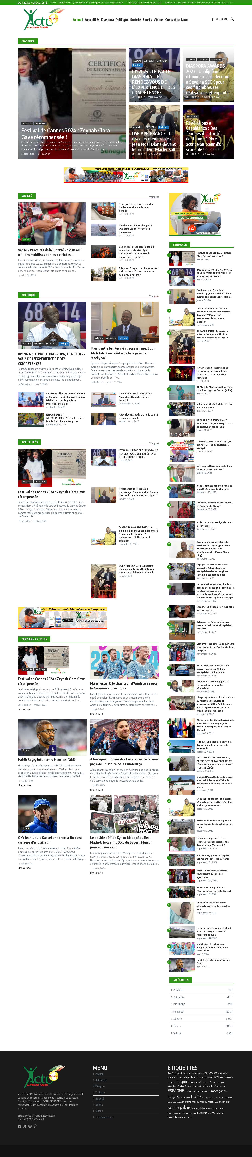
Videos (159, 19)
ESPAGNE (176, 1090)
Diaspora (107, 19)
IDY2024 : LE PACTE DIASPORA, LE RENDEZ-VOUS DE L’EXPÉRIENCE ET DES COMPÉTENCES (153, 81)
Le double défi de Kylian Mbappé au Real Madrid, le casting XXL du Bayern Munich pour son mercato (121, 842)
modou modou (199, 1101)
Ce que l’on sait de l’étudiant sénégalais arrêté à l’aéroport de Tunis (213, 906)
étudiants (187, 1117)
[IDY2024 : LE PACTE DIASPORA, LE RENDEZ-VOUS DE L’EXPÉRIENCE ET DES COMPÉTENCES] (103, 457)
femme (205, 1091)
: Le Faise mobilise (187, 1073)
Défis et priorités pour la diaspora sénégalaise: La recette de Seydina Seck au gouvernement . (214, 802)
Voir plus (154, 196)
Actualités (92, 19)
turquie (193, 1113)
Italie (196, 1096)
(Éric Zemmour (173, 1073)
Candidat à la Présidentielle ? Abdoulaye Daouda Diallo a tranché (136, 397)
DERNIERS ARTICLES (34, 639)
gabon (223, 1091)
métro (215, 1102)
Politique (122, 19)
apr (181, 1077)
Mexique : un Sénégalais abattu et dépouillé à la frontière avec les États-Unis (214, 745)
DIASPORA (40, 123)
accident (199, 1073)
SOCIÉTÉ (26, 195)
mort (210, 1101)
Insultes (187, 1097)
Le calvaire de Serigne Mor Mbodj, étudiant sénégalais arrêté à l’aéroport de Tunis (214, 931)
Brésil (216, 1077)
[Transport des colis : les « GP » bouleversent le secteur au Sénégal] (103, 211)
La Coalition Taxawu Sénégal (213, 1097)
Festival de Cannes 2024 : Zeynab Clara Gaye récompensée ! (65, 133)
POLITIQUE (28, 295)
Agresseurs (211, 1072)
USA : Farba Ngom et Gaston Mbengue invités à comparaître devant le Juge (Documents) (213, 841)
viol (210, 1113)
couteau (224, 1077)
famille (198, 1091)
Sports (147, 19)
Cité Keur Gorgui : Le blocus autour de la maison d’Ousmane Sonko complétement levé (139, 271)
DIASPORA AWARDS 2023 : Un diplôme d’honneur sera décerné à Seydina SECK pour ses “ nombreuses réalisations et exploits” (208, 79)
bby (193, 1077)
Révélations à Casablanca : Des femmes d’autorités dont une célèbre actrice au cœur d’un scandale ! (205, 136)
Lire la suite (24, 709)
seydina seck (213, 1108)
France (213, 1091)
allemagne (173, 1077)
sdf (227, 1101)
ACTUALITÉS (29, 442)
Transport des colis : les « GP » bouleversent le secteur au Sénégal (136, 207)
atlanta (187, 1077)
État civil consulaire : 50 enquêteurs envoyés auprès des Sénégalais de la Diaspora (215, 647)
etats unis (190, 1091)
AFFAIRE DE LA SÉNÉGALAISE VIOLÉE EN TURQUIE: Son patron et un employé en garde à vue (215, 423)
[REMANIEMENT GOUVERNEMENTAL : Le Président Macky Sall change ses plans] (31, 420)
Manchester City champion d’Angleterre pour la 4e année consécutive (212, 947)
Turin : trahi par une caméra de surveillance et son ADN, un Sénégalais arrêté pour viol (213, 669)
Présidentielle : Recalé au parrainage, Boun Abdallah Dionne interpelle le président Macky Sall (123, 353)
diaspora (182, 1081)
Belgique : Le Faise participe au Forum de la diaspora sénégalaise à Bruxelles (215, 625)
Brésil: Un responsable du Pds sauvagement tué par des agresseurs (212, 874)
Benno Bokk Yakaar (204, 1077)
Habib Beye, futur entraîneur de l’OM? (47, 759)
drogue (194, 1082)
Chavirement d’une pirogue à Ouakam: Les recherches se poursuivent (135, 229)
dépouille (208, 1086)
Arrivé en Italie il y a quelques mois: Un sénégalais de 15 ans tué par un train (215, 824)
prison (222, 1101)
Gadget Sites (176, 1097)
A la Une (137, 61)
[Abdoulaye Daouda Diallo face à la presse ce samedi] (103, 419)
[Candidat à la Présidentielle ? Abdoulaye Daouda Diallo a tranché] (103, 399)
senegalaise (199, 1108)
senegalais (179, 1107)
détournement (219, 1086)
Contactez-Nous (176, 19)
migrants (186, 1101)
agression (223, 1073)
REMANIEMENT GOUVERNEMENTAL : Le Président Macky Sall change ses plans (65, 418)
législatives (177, 1102)
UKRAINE (202, 1113)
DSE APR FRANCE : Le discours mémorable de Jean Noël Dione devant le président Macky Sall (154, 141)
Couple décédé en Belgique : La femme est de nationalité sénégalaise (212, 684)
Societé (135, 19)
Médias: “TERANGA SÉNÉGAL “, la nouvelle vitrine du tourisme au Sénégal (214, 445)
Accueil (78, 19)
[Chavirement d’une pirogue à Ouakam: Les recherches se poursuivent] (103, 230)
